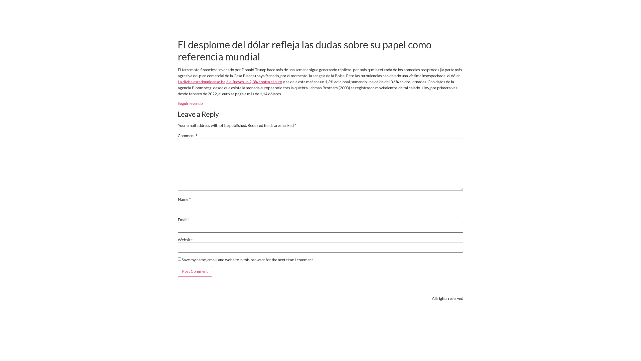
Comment (187, 136)
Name (184, 199)
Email (184, 220)
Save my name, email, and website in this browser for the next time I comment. (248, 260)
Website (185, 240)
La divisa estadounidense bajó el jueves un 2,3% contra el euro (230, 81)
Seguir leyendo (190, 103)
